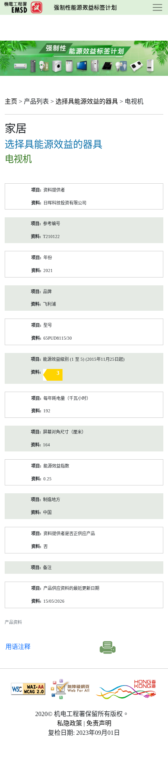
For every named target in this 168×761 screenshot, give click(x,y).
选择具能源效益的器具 (86, 101)
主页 (11, 101)
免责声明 (98, 723)
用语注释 (17, 646)
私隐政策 (69, 723)
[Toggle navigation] (157, 7)
